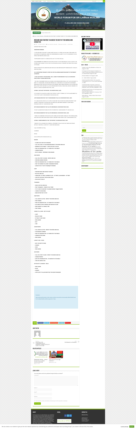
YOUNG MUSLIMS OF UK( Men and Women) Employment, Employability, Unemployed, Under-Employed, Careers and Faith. (92, 86)
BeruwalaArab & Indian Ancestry (93, 138)
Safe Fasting (92, 155)
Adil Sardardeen (95, 137)
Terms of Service (50, 1)
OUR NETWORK (89, 28)
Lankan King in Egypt (85, 148)
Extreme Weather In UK (86, 75)
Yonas (83, 161)
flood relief (86, 143)
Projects (73, 28)
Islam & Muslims (40, 36)
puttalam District (93, 153)
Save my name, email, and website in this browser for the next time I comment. (51, 400)
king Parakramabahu (97, 147)
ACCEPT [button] (131, 426)
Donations (85, 141)
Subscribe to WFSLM (61, 28)
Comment (36, 375)
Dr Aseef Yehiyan (92, 141)
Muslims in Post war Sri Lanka (90, 149)
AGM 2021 (100, 137)
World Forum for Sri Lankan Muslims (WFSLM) (93, 160)
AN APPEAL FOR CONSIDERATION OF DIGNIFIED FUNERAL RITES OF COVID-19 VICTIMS (43, 343)
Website (35, 396)
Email (35, 392)
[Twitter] (94, 1)
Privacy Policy (57, 1)
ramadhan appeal (99, 153)
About (37, 28)
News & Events (52, 28)
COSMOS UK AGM (93, 139)
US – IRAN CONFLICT (45, 32)
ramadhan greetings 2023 (86, 154)
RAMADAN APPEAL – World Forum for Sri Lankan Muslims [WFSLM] (40, 361)
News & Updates (79, 28)
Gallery (68, 28)
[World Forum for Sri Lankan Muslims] (68, 14)
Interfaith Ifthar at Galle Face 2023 (88, 147)
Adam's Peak (90, 137)
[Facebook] (92, 1)
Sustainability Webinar (89, 159)
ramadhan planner (94, 154)
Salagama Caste (91, 156)
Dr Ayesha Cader (98, 141)
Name (35, 387)
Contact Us (64, 1)
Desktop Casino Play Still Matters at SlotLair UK (91, 67)
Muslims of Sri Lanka (91, 151)
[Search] (104, 1)
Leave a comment (63, 44)
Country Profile (44, 28)
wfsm (36, 44)
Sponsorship (86, 158)
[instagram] (95, 1)
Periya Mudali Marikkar (86, 153)
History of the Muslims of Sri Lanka (91, 145)
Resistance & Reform (86, 155)
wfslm (83, 160)
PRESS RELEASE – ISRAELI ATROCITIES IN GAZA (91, 95)
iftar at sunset (97, 146)
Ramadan (55, 44)
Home (44, 1)
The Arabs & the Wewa (97, 159)
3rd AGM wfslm (84, 137)
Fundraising (93, 143)
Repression (100, 154)
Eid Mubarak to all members (71, 342)
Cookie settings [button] (124, 426)
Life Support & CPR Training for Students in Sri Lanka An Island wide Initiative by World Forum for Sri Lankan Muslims (92, 72)
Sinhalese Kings (97, 156)
